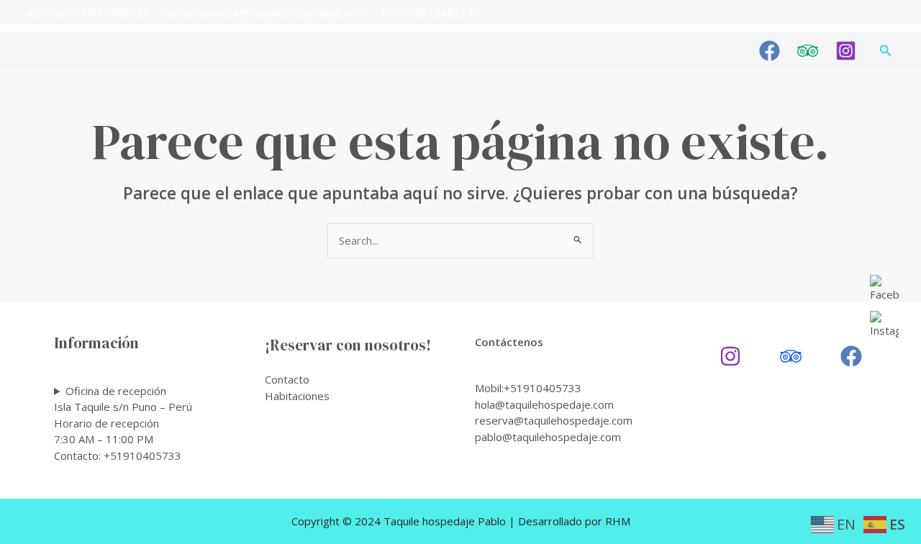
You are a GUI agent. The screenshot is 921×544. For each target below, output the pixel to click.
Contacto (287, 379)
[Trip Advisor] (808, 51)
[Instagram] (846, 51)
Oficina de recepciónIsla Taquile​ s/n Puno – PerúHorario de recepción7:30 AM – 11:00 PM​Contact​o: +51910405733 (123, 423)
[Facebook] (769, 51)
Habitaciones (297, 396)
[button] (885, 51)
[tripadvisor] (790, 356)
